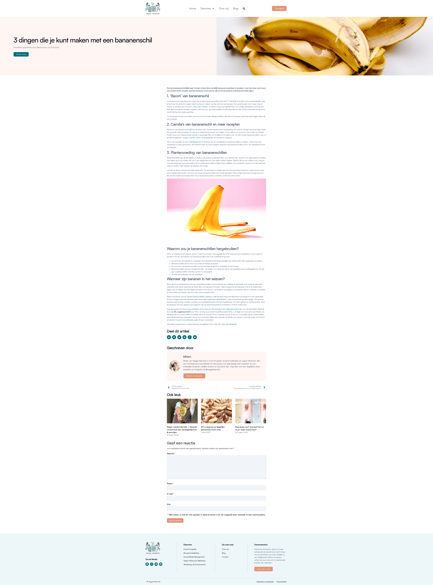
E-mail (170, 494)
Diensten (206, 8)
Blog (235, 8)
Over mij (224, 8)
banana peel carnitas (189, 135)
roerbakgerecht (195, 142)
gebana (230, 289)
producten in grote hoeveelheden (180, 320)
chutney (206, 142)
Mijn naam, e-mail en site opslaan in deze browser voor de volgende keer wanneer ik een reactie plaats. (217, 514)
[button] (169, 337)
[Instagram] (151, 564)
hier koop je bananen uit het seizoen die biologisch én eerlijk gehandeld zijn (212, 309)
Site (168, 504)
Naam (170, 483)
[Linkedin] (160, 564)
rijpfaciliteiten (221, 299)
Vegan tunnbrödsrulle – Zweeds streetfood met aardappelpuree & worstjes (182, 429)
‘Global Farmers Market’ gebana (199, 296)
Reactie (171, 453)
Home (192, 8)
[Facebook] (147, 564)
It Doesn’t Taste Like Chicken (196, 106)
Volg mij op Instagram (194, 376)
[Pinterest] (156, 564)
